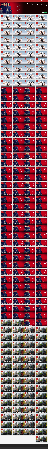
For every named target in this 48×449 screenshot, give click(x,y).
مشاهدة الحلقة (44, 12)
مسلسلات (38, 1)
